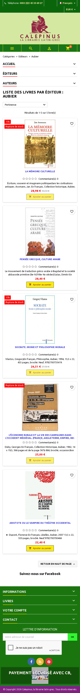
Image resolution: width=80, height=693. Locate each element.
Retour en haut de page (58, 564)
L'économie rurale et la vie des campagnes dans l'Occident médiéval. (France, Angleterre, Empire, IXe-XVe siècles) (40, 438)
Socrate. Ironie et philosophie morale (40, 347)
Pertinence (26, 105)
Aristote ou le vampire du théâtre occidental (40, 523)
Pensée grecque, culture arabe (40, 259)
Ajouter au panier (40, 196)
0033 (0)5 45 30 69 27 (31, 3)
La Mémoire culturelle (40, 171)
